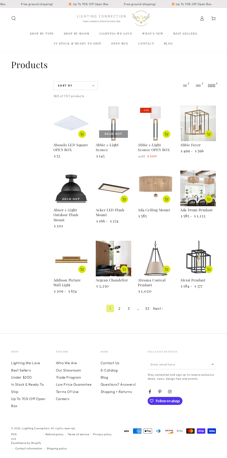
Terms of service (78, 434)
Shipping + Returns (116, 391)
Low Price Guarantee (74, 384)
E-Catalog (109, 370)
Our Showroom (68, 370)
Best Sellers (21, 370)
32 (147, 308)
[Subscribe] (213, 364)
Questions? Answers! (118, 384)
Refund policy (54, 434)
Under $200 (21, 377)
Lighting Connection (35, 428)
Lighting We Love (25, 363)
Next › (158, 308)
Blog (104, 377)
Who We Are (66, 363)
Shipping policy (57, 448)
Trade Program (68, 377)
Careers (63, 398)
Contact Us (110, 363)
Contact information (28, 448)
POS (14, 434)
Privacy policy (102, 434)
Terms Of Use (67, 391)
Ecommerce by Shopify (26, 443)
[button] (13, 18)
